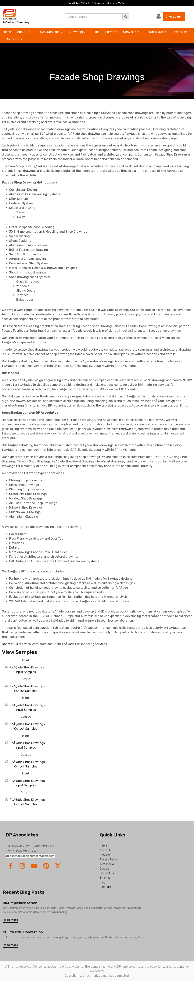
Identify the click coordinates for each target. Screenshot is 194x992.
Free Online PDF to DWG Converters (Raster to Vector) (97, 3)
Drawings (76, 32)
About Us (24, 32)
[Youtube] (34, 866)
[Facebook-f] (10, 866)
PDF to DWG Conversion (23, 932)
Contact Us (14, 39)
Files (96, 32)
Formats (111, 32)
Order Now (180, 32)
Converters (131, 32)
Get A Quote (158, 32)
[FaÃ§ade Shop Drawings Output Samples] (26, 688)
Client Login (174, 16)
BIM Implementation (20, 903)
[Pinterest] (46, 866)
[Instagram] (22, 866)
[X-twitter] (58, 866)
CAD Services (50, 32)
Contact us (10, 644)
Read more (10, 920)
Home (7, 32)
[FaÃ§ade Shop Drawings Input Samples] (26, 669)
